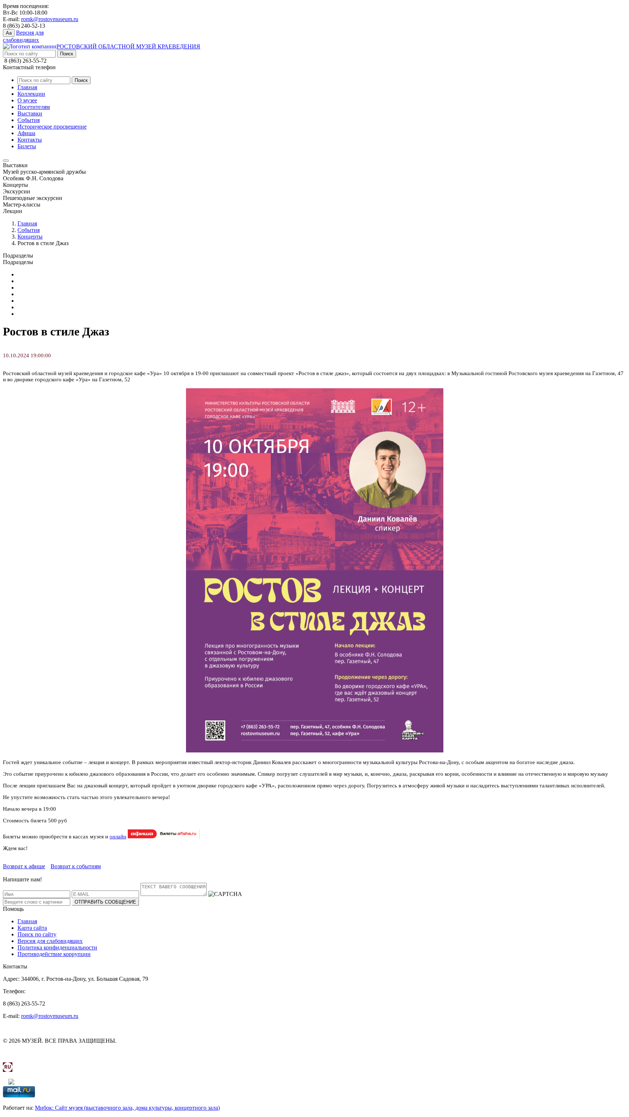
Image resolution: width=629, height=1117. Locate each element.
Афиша (26, 133)
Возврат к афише (24, 866)
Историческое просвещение (52, 126)
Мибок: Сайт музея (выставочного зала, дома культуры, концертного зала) (127, 1108)
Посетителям (33, 107)
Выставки (29, 113)
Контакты (29, 140)
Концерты (30, 236)
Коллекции (31, 94)
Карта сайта (32, 928)
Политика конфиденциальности (57, 947)
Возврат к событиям (76, 866)
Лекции (27, 294)
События (28, 120)
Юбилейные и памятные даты (54, 274)
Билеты (26, 146)
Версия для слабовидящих (50, 941)
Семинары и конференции (50, 307)
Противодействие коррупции (54, 954)
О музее (27, 100)
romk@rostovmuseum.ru (49, 19)
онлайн (118, 836)
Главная (27, 87)
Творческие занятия (42, 314)
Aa (9, 33)
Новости (28, 301)
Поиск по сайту (36, 934)
